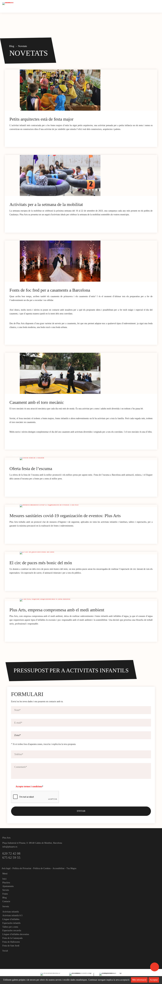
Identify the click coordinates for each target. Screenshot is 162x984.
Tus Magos (71, 868)
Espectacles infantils (11, 923)
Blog (11, 46)
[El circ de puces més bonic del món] (88, 553)
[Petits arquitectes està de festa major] (88, 90)
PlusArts (6, 882)
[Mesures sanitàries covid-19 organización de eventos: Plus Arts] (88, 506)
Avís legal (6, 868)
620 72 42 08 (11, 853)
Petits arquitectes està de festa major (41, 119)
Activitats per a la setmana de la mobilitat (46, 204)
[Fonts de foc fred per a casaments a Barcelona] (88, 261)
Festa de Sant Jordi (10, 945)
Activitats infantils (10, 912)
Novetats (22, 46)
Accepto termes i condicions (29, 786)
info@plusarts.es (9, 847)
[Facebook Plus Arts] (5, 956)
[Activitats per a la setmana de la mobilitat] (88, 175)
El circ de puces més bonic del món (40, 562)
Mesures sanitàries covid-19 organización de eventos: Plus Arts (65, 515)
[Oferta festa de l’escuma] (88, 459)
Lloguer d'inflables (10, 919)
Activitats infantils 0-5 (12, 915)
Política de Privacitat (21, 868)
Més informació (139, 980)
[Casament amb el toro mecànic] (88, 373)
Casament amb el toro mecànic (36, 402)
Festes (5, 894)
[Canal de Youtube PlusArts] (16, 956)
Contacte (6, 901)
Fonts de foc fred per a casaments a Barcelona (49, 290)
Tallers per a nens (10, 927)
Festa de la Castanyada (12, 938)
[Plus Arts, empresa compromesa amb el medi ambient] (88, 600)
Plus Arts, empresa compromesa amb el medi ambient (56, 609)
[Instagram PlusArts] (10, 956)
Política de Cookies (41, 868)
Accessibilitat (58, 868)
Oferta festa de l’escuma (30, 468)
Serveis (5, 890)
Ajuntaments (8, 886)
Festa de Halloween (11, 942)
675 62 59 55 (11, 857)
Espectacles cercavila (11, 930)
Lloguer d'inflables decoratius (15, 934)
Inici (4, 879)
